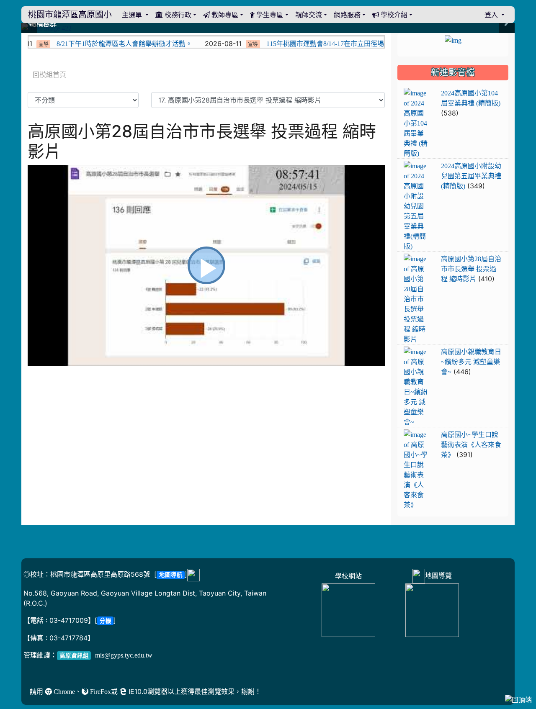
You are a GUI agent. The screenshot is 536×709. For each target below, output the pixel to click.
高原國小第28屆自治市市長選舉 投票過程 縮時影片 (471, 268)
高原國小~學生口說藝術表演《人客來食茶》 (471, 444)
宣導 (237, 44)
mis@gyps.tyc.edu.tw (123, 655)
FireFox (99, 691)
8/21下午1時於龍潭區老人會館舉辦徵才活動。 (108, 43)
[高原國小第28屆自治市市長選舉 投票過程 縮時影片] (416, 299)
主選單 (133, 14)
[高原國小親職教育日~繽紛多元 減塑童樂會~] (416, 387)
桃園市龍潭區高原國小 (70, 14)
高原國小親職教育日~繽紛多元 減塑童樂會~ (471, 361)
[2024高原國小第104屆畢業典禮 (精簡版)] (416, 123)
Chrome (63, 691)
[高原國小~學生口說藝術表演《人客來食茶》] (416, 470)
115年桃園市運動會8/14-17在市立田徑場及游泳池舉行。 (332, 43)
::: (29, 36)
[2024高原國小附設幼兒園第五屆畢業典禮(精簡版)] (416, 206)
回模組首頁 (49, 74)
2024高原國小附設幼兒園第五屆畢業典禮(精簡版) (471, 175)
